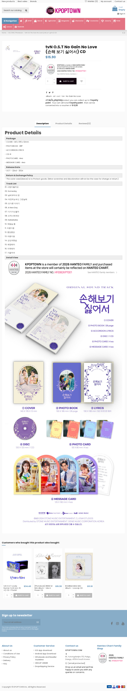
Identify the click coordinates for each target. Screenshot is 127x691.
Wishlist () (92, 1)
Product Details (63, 123)
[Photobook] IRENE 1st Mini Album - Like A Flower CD (43, 588)
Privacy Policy (9, 657)
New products (8, 1)
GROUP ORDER (41, 663)
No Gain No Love (73, 96)
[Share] (46, 92)
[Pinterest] (52, 92)
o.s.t (58, 96)
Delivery (6, 660)
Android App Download (45, 653)
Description (42, 123)
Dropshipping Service (44, 666)
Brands (33, 1)
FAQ (5, 663)
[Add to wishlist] (81, 81)
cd (54, 96)
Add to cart (68, 81)
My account (106, 1)
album (49, 96)
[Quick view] (19, 584)
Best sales (23, 1)
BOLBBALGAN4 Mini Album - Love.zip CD (74, 587)
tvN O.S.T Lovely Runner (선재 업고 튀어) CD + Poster (12, 588)
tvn (63, 96)
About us (7, 650)
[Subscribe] (37, 622)
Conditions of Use (11, 653)
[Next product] (124, 33)
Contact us (120, 1)
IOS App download (43, 650)
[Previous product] (123, 33)
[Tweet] (49, 92)
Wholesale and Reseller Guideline (46, 658)
